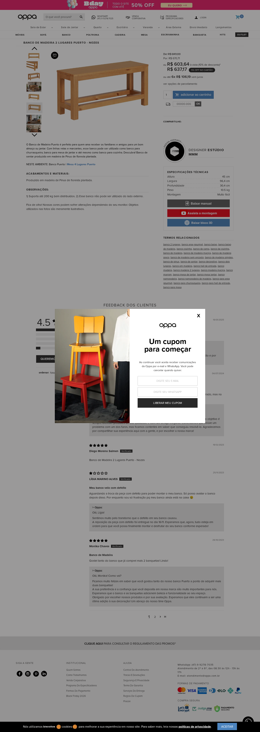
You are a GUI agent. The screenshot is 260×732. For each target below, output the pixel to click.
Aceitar (227, 726)
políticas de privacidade (195, 726)
